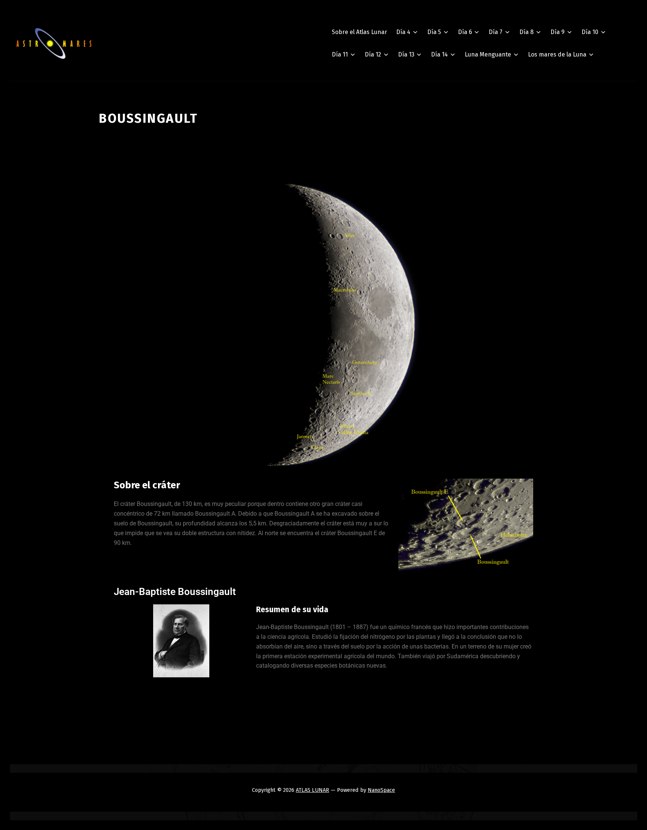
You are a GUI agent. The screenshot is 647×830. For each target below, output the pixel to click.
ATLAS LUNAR (312, 790)
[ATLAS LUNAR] (53, 43)
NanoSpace (381, 790)
